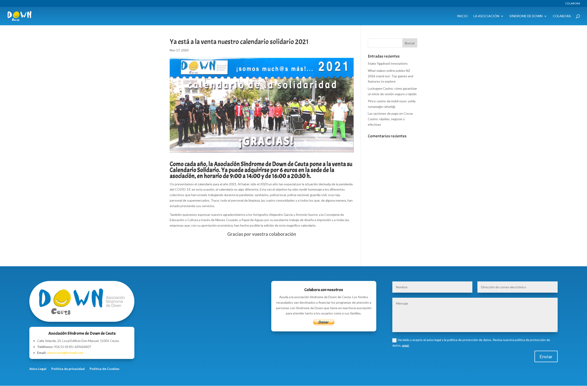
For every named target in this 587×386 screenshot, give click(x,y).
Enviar (546, 356)
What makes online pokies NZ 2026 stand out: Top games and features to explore (390, 76)
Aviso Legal (37, 369)
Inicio (462, 16)
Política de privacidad (68, 369)
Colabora (572, 3)
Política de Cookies (104, 369)
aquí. (405, 345)
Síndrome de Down (526, 16)
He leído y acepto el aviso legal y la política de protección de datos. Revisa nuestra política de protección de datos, (471, 342)
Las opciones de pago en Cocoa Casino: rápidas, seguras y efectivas (390, 118)
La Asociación (486, 16)
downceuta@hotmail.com (65, 353)
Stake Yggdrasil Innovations (388, 63)
